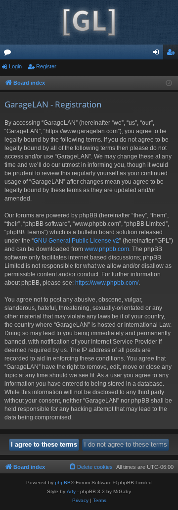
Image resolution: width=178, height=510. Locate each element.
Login (15, 66)
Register (46, 66)
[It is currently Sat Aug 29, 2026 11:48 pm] (169, 83)
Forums (9, 54)
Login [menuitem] (157, 54)
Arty (71, 491)
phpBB (63, 482)
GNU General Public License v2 (76, 240)
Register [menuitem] (172, 54)
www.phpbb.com (107, 249)
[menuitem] (90, 466)
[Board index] (89, 22)
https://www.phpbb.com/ (106, 282)
